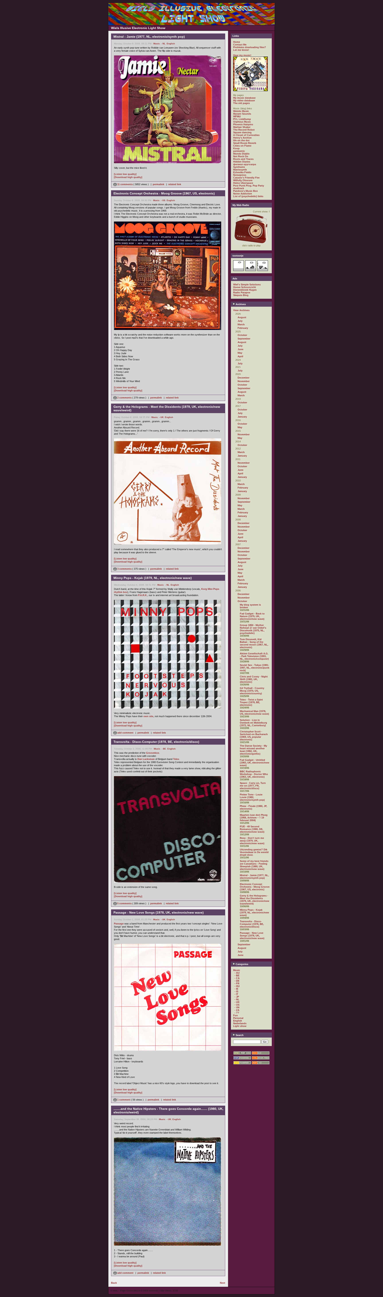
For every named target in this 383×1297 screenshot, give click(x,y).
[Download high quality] (128, 177)
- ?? (236, 1012)
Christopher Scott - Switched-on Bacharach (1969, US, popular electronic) (254, 735)
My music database (244, 97)
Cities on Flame (242, 145)
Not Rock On (240, 156)
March (241, 324)
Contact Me (239, 44)
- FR (236, 983)
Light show (239, 1026)
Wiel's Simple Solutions (247, 284)
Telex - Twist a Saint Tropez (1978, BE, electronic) (251, 702)
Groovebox (152, 753)
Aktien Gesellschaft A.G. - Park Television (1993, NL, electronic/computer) (254, 656)
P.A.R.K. (142, 595)
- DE (236, 980)
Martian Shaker (241, 127)
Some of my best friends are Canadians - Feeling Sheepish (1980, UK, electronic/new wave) (254, 865)
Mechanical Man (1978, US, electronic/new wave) (254, 712)
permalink (158, 184)
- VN (236, 1007)
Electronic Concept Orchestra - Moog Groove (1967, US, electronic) (255, 887)
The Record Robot (244, 129)
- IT (236, 994)
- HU (237, 986)
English (171, 43)
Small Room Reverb (244, 143)
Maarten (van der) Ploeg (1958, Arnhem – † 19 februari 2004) (254, 818)
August (242, 317)
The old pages (241, 103)
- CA (237, 978)
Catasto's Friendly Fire (246, 177)
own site (148, 716)
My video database (244, 100)
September (244, 338)
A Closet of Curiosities (246, 135)
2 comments (124, 397)
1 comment (124, 1099)
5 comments (124, 903)
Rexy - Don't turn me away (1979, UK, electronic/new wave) (252, 841)
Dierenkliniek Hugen (245, 289)
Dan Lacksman (146, 759)
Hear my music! (242, 55)
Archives (240, 304)
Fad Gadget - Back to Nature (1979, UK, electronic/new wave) (252, 616)
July (240, 321)
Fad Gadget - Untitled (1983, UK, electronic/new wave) (254, 763)
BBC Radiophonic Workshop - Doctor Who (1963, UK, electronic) (254, 774)
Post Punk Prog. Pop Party (248, 185)
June (240, 349)
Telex (176, 759)
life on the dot (241, 140)
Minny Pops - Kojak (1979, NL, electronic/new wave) (254, 912)
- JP (236, 996)
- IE (236, 988)
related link (174, 184)
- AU (237, 972)
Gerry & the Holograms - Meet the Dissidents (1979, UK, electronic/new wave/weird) (254, 899)
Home (236, 42)
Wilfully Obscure (242, 180)
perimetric (239, 151)
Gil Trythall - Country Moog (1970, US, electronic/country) (252, 691)
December (243, 377)
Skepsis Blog (240, 295)
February (243, 328)
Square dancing (242, 132)
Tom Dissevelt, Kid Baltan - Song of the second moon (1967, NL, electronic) (254, 643)
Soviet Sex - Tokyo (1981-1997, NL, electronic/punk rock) (254, 668)
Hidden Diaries (241, 161)
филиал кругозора (244, 164)
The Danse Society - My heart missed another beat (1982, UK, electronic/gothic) (253, 749)
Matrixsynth (240, 169)
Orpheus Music (242, 121)
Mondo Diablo (241, 153)
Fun (235, 1015)
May (240, 352)
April (240, 356)
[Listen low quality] (125, 174)
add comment (125, 732)
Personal (238, 1018)
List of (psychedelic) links (248, 196)
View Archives (241, 310)
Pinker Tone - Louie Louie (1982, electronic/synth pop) (252, 797)
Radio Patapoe (241, 292)
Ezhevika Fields (242, 172)
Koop (236, 148)
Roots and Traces (243, 159)
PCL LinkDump (242, 119)
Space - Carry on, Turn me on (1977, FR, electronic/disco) (253, 786)
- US (163, 200)
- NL (163, 43)
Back (114, 1282)
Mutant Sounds (242, 113)
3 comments (124, 568)
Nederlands (239, 1023)
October (242, 335)
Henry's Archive (242, 137)
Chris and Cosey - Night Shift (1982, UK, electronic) (254, 679)
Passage (119, 923)
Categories (241, 964)
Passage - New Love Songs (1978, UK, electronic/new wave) (252, 936)
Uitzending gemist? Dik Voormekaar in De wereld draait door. (254, 852)
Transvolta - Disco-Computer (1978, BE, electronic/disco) (252, 924)
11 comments (125, 184)
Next (222, 1282)
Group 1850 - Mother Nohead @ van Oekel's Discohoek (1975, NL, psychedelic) (253, 629)
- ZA (236, 1010)
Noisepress (239, 175)
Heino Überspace (243, 183)
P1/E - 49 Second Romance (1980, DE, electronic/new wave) (252, 829)
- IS (236, 991)
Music (156, 43)
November (244, 381)
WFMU (237, 116)
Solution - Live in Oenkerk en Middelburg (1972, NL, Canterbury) (253, 723)
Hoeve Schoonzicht (244, 287)
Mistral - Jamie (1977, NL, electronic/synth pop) (254, 876)
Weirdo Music (241, 111)
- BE (164, 749)
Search (239, 1035)
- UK (161, 417)
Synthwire (239, 167)
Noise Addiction (242, 193)
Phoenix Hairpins (243, 124)
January (242, 416)
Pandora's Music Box (245, 191)
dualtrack (238, 188)
